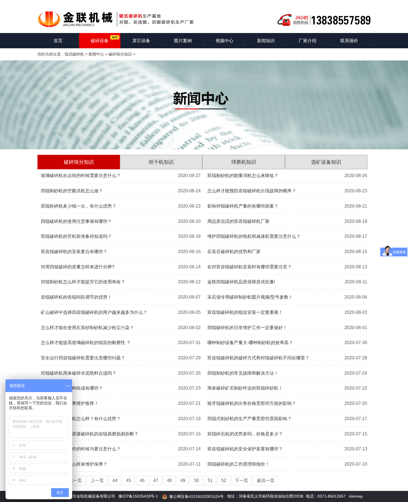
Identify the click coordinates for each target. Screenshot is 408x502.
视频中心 (224, 40)
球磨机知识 (243, 162)
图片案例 (183, 40)
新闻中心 (96, 54)
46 (142, 480)
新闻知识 (266, 40)
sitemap (356, 496)
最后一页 (265, 480)
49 (182, 480)
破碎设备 (100, 40)
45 (128, 480)
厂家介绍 (307, 40)
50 (196, 480)
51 (210, 480)
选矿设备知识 (326, 162)
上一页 (97, 480)
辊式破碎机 (74, 54)
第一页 (75, 480)
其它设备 (141, 40)
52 (223, 480)
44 (114, 480)
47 (155, 480)
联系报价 (349, 40)
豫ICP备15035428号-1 (138, 496)
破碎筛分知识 (120, 54)
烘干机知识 (161, 162)
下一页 (241, 480)
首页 (58, 40)
